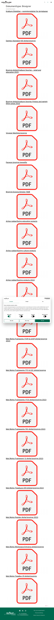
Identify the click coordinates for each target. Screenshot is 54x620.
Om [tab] (42, 301)
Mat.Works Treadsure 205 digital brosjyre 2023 (25, 488)
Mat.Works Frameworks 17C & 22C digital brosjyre (26, 370)
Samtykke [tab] (11, 301)
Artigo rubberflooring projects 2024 (20, 280)
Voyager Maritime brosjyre (16, 133)
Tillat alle (42, 320)
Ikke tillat (11, 320)
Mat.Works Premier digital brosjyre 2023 (22, 517)
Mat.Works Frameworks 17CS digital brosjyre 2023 (26, 400)
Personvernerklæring (39, 612)
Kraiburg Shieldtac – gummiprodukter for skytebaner (27, 11)
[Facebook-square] (19, 610)
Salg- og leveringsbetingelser (39, 610)
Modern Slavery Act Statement (39, 615)
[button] (51, 2)
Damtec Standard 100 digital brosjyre (21, 41)
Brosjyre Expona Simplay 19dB (18, 192)
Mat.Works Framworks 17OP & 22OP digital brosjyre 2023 (26, 340)
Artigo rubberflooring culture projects (21, 251)
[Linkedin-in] (22, 610)
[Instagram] (25, 610)
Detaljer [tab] (27, 301)
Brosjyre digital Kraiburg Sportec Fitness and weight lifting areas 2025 (26, 103)
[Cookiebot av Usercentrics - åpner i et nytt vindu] (45, 298)
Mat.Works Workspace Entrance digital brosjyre (25, 547)
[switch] (21, 316)
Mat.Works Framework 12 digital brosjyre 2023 (24, 458)
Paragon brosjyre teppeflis (16, 162)
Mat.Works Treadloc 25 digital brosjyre (21, 576)
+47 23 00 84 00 (23, 613)
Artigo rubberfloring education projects (21, 221)
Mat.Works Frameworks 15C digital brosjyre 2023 (25, 429)
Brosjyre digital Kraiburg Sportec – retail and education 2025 (23, 71)
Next (46, 605)
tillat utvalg (27, 320)
